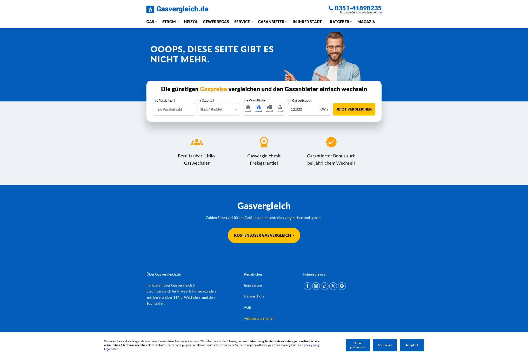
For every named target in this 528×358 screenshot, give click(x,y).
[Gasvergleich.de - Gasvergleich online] (177, 9)
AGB (247, 307)
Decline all (385, 345)
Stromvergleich (158, 291)
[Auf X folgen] (333, 286)
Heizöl (191, 21)
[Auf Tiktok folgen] (325, 286)
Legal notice (111, 349)
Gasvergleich (181, 285)
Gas (150, 21)
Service (242, 21)
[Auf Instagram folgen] (316, 286)
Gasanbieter (271, 21)
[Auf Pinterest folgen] (342, 286)
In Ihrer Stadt (307, 21)
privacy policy (311, 345)
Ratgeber (339, 21)
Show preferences (357, 345)
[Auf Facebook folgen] (307, 286)
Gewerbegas (216, 21)
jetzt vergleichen (354, 109)
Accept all (411, 345)
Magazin (366, 21)
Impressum (253, 285)
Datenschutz (254, 296)
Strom (169, 21)
